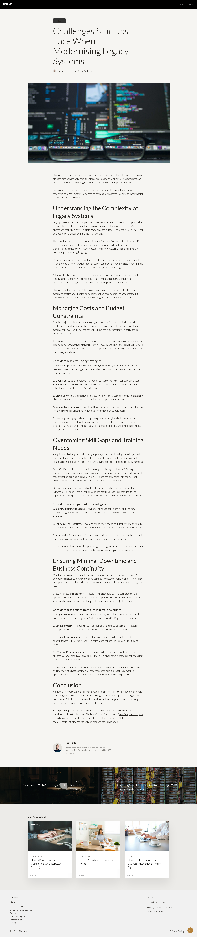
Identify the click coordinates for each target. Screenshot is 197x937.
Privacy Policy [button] (177, 931)
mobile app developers (131, 714)
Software (59, 20)
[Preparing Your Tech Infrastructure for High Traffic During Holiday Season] (147, 785)
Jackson (61, 70)
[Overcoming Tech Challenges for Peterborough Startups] (49, 785)
